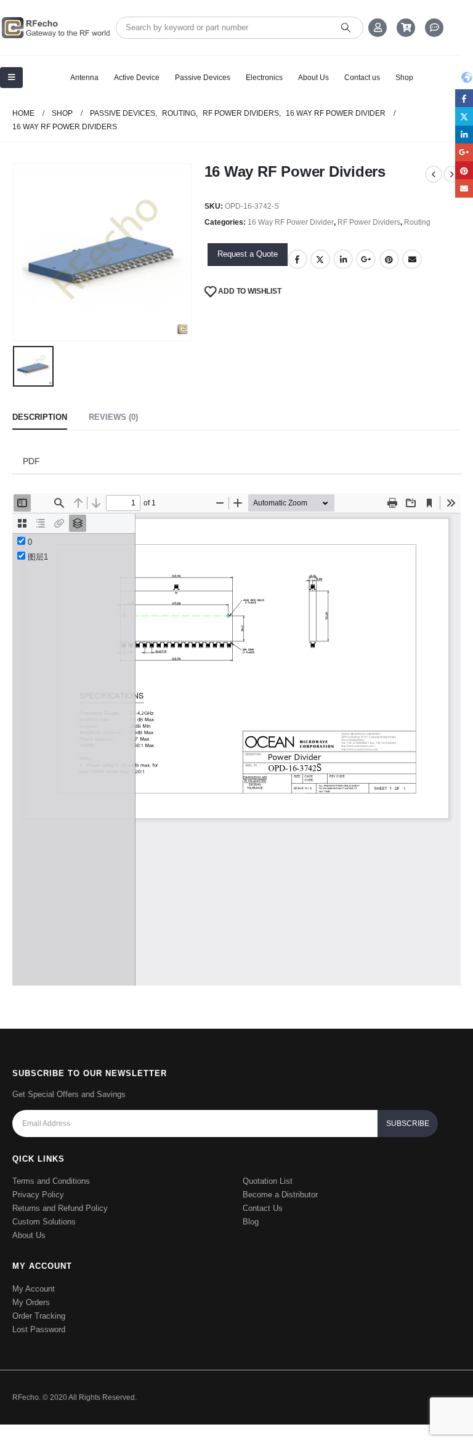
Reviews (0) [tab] (113, 417)
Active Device (137, 77)
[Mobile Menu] (11, 77)
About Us (313, 77)
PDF (31, 461)
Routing (417, 222)
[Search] (346, 27)
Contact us (362, 77)
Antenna (84, 77)
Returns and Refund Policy (60, 1208)
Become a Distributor (280, 1194)
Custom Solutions (44, 1221)
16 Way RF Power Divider (291, 222)
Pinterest (389, 259)
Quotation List (268, 1181)
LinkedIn (343, 259)
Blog (251, 1221)
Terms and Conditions (51, 1181)
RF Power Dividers (369, 222)
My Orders (31, 1302)
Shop (404, 77)
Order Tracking (38, 1315)
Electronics (264, 77)
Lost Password (38, 1329)
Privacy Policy (38, 1194)
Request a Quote (247, 254)
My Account (33, 1288)
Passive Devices (202, 77)
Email (412, 259)
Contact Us (263, 1208)
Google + (366, 259)
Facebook (297, 259)
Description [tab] (39, 417)
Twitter (320, 259)
